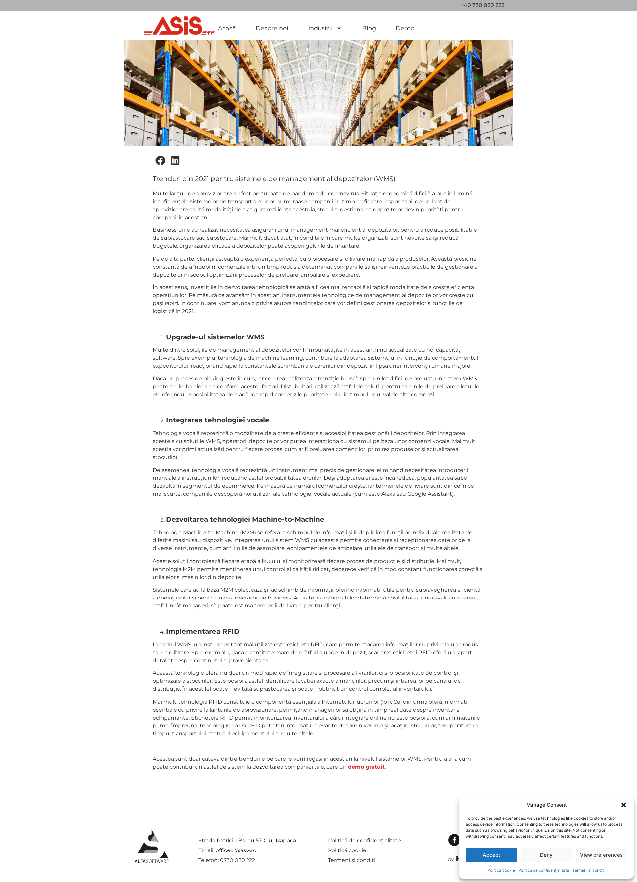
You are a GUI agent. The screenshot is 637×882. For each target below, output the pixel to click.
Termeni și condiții (589, 870)
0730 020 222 (237, 860)
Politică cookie (501, 870)
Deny (546, 855)
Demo (405, 28)
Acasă (227, 28)
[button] (623, 805)
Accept (491, 855)
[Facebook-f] (454, 840)
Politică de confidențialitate (543, 870)
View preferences (601, 855)
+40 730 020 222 (482, 5)
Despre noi (272, 28)
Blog (369, 28)
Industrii (320, 28)
